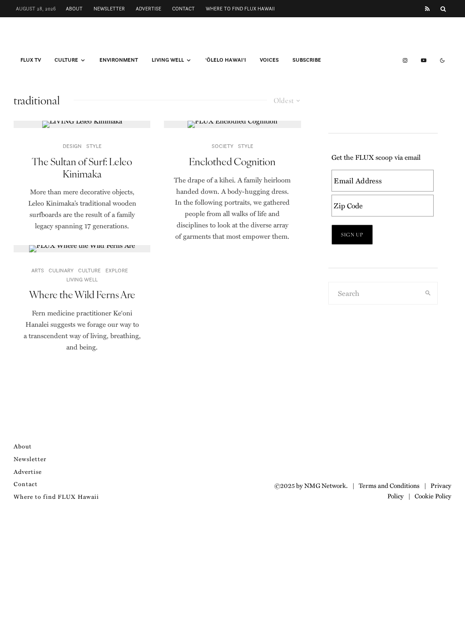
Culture (66, 60)
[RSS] (427, 8)
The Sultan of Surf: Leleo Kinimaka (82, 167)
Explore (116, 270)
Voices (269, 60)
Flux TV (30, 60)
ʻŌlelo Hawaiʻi (225, 60)
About (74, 8)
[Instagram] (405, 60)
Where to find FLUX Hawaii (240, 8)
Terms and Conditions (389, 485)
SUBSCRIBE (306, 60)
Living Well (168, 60)
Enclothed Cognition (232, 161)
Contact (183, 8)
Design (72, 146)
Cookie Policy (433, 495)
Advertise (148, 8)
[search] (428, 293)
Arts (37, 270)
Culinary (61, 270)
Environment (118, 60)
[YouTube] (423, 60)
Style (94, 146)
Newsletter (109, 8)
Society (222, 146)
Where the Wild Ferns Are (82, 294)
